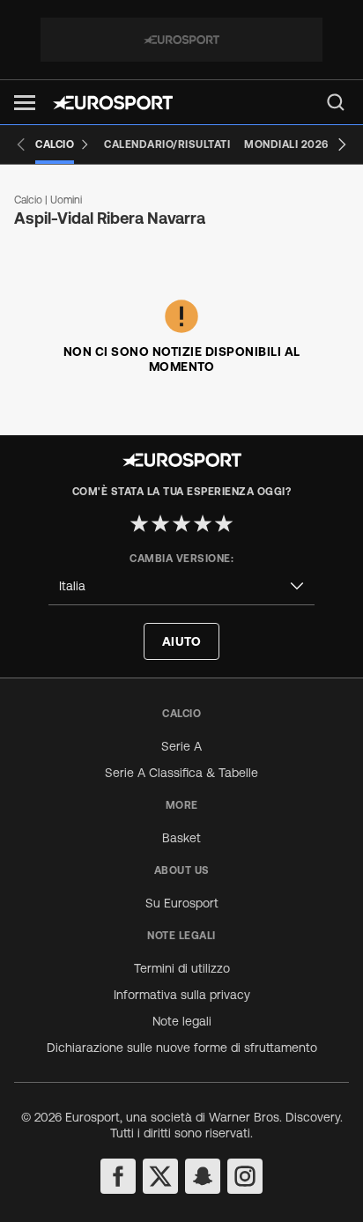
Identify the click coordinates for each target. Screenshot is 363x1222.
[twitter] (160, 1176)
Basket (181, 838)
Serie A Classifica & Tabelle (181, 773)
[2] (160, 523)
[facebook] (118, 1176)
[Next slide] (342, 144)
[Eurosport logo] (113, 102)
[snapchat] (202, 1176)
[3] (181, 523)
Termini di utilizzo (182, 968)
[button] (24, 102)
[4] (202, 523)
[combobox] (181, 586)
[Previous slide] (21, 144)
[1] (139, 523)
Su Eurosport (182, 903)
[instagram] (245, 1176)
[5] (223, 523)
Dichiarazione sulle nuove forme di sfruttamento (182, 1048)
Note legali (181, 1021)
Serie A (181, 746)
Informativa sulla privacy (182, 995)
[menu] (335, 102)
